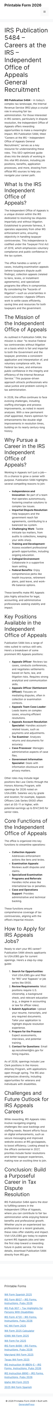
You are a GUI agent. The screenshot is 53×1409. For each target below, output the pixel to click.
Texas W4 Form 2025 (16, 1359)
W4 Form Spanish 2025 (18, 1294)
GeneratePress (26, 1404)
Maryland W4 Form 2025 (18, 1354)
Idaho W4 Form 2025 (16, 1382)
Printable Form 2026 (23, 5)
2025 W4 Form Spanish (18, 1387)
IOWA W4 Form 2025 (16, 1335)
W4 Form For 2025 (15, 1340)
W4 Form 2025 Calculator (19, 1330)
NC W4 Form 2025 (15, 1325)
